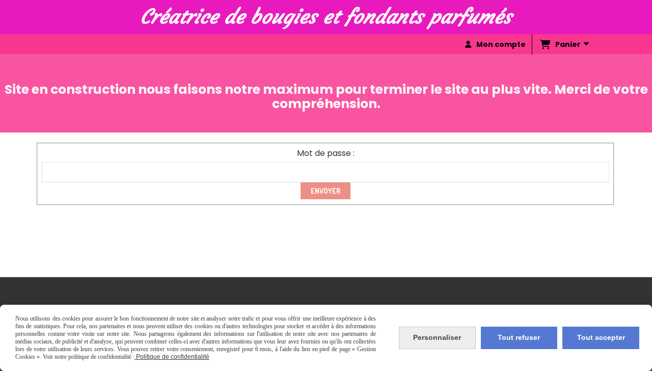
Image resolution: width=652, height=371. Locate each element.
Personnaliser (437, 337)
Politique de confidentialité (171, 356)
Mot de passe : (326, 153)
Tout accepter (601, 337)
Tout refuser (519, 337)
